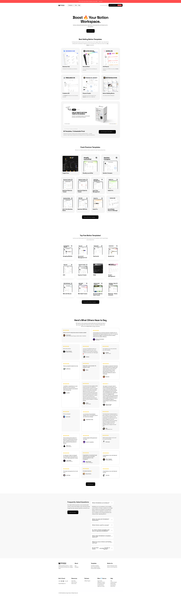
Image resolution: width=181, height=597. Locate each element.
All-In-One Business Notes (68, 209)
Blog (79, 5)
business (85, 25)
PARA (94, 275)
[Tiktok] (67, 581)
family (117, 68)
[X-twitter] (65, 581)
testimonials (90, 323)
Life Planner (106, 66)
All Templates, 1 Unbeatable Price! (74, 131)
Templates (70, 5)
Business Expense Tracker (82, 191)
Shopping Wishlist (67, 256)
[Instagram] (59, 581)
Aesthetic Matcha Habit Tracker (97, 294)
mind (84, 506)
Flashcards (96, 256)
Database (93, 414)
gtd (96, 455)
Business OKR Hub (82, 209)
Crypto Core (66, 173)
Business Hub (66, 66)
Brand (67, 446)
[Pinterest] (61, 581)
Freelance (65, 95)
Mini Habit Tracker (82, 293)
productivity (97, 25)
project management (106, 419)
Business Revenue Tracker (67, 191)
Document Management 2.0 (82, 256)
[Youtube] (63, 581)
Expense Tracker (82, 275)
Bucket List (111, 256)
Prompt (90, 414)
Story (76, 5)
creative (95, 395)
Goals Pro (95, 209)
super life (84, 350)
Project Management (111, 275)
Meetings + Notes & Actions (112, 294)
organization (90, 25)
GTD (64, 275)
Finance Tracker (87, 93)
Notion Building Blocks (108, 93)
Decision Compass (107, 173)
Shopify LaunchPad (88, 173)
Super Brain (85, 396)
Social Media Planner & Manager (113, 209)
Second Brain (86, 66)
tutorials (102, 548)
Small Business (108, 429)
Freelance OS (66, 93)
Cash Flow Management (96, 191)
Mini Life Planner (67, 293)
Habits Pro (110, 190)
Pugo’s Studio (68, 592)
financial (84, 96)
